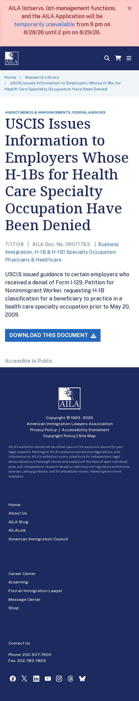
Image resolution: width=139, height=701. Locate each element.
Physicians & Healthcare (33, 259)
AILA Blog (18, 522)
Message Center (24, 599)
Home (10, 77)
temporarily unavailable (44, 24)
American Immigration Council (38, 539)
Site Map (87, 436)
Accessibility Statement (85, 429)
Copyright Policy (59, 436)
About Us (17, 513)
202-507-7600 (37, 654)
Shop (13, 608)
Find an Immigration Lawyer (35, 590)
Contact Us (19, 643)
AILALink (17, 530)
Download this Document (49, 335)
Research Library (42, 77)
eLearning (18, 582)
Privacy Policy (43, 429)
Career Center (22, 573)
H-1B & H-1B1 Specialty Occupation (75, 252)
